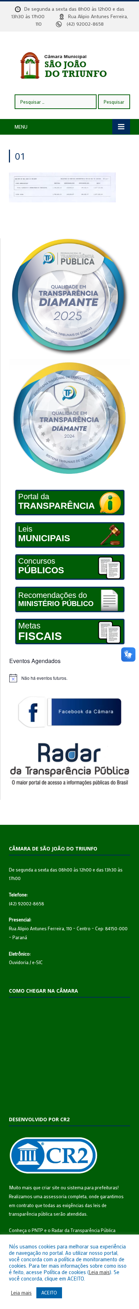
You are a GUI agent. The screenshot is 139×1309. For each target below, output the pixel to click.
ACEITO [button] (49, 1292)
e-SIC (37, 962)
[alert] (69, 678)
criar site (51, 1187)
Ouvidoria (19, 962)
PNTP (37, 1230)
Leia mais (99, 1272)
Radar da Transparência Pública (83, 1230)
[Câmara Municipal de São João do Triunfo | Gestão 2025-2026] (69, 63)
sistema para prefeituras (92, 1187)
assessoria (55, 1196)
